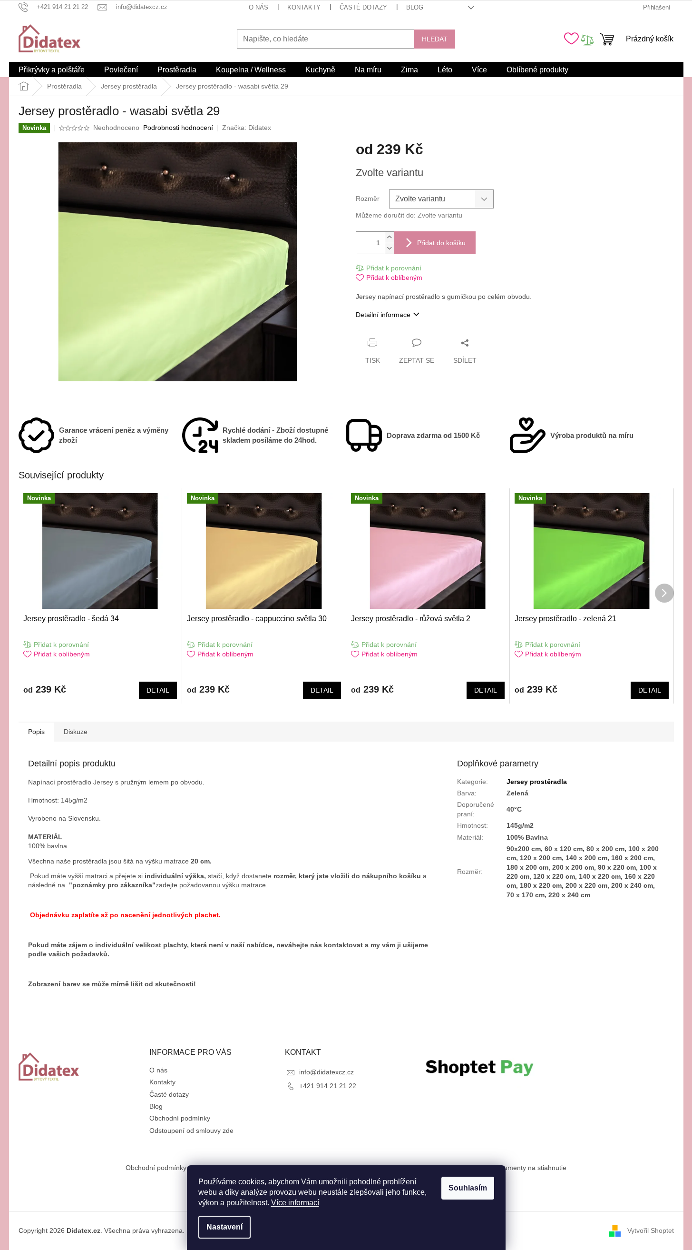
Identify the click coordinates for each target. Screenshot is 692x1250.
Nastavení (224, 1227)
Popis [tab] (36, 731)
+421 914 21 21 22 (327, 1086)
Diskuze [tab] (76, 731)
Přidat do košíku (441, 243)
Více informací (295, 1203)
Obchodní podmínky (179, 1118)
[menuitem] (51, 70)
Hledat (435, 39)
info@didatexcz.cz (326, 1072)
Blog (414, 7)
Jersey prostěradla (537, 781)
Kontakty (304, 7)
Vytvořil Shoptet (650, 1230)
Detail (157, 690)
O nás (258, 7)
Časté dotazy (363, 7)
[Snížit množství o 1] (389, 248)
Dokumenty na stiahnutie (529, 1167)
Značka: (246, 127)
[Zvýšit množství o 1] (389, 237)
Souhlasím (467, 1188)
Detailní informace (383, 314)
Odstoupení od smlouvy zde (191, 1130)
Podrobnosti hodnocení (178, 127)
